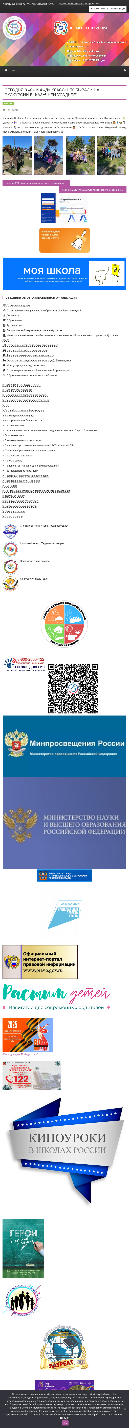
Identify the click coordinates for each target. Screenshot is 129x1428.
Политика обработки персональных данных (29, 450)
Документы (12, 315)
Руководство (13, 325)
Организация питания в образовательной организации (37, 370)
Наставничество (14, 425)
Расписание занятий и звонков (22, 480)
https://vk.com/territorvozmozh (88, 55)
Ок (65, 1423)
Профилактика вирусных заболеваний (26, 475)
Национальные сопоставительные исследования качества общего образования (50, 430)
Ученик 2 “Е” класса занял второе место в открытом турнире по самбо (38, 183)
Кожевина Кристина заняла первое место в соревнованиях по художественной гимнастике (94, 189)
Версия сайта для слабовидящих (109, 9)
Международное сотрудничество (25, 365)
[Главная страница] (6, 70)
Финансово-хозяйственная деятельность (30, 355)
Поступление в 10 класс (18, 455)
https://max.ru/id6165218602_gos (86, 60)
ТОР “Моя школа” (14, 495)
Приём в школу (13, 460)
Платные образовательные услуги (26, 350)
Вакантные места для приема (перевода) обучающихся (38, 360)
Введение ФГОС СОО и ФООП (22, 384)
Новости (8, 103)
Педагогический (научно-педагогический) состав (34, 330)
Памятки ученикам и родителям (22, 440)
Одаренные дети (14, 435)
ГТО (6, 405)
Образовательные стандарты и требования (31, 375)
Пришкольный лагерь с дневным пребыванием (31, 465)
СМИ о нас (10, 485)
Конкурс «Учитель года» (34, 578)
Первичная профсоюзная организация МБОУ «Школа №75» (39, 445)
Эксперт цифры (13, 516)
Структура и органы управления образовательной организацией (43, 310)
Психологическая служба (35, 561)
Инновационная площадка (19, 415)
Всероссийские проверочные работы (26, 395)
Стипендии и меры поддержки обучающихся (32, 345)
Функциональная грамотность (21, 500)
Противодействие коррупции (21, 470)
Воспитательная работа (18, 389)
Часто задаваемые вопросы (20, 506)
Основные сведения (18, 305)
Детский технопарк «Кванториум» (24, 410)
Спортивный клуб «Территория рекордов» (44, 525)
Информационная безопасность (23, 420)
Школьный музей (14, 511)
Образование (14, 320)
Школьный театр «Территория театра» (42, 543)
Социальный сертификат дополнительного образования (37, 490)
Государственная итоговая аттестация (26, 400)
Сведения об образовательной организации (79, 4)
